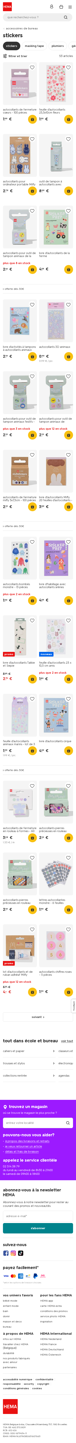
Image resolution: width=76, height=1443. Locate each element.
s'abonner (38, 1228)
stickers (11, 46)
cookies (37, 1388)
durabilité (8, 1353)
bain (5, 1311)
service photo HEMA (52, 1316)
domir (6, 1316)
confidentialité (44, 1379)
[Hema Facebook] (5, 1253)
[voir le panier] (61, 6)
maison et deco (12, 1321)
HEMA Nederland (50, 1339)
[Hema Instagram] (13, 1253)
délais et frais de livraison (22, 1151)
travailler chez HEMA (15, 1344)
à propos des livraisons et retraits (27, 1141)
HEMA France (48, 1344)
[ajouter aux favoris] (32, 67)
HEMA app (46, 1300)
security (29, 1384)
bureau (7, 1326)
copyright (43, 1384)
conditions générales (16, 1388)
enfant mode (11, 1306)
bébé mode (10, 1300)
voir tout (67, 1041)
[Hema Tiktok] (20, 1253)
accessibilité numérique (17, 1379)
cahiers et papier (14, 1051)
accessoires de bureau (22, 28)
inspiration (46, 1321)
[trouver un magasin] (68, 1122)
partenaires (10, 1367)
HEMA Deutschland (52, 1349)
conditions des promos (54, 1311)
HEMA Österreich (50, 1354)
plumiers (58, 46)
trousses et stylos (14, 1063)
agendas (63, 1075)
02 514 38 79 (11, 1166)
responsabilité (12, 1384)
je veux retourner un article (23, 1146)
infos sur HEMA (12, 1339)
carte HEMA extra (51, 1306)
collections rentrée (15, 1075)
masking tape (34, 46)
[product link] (20, 83)
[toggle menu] (70, 7)
